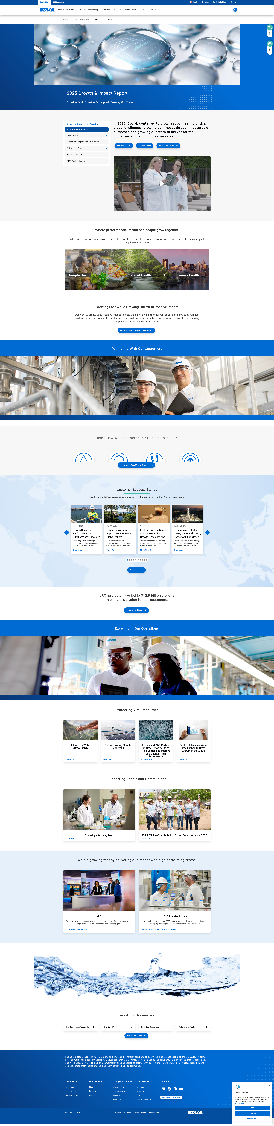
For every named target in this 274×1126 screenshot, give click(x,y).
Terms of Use (153, 1113)
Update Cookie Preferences (171, 1097)
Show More (77, 550)
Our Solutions (71, 1087)
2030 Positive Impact (76, 161)
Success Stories (72, 1095)
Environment (72, 135)
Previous (66, 532)
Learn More (70, 838)
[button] (75, 10)
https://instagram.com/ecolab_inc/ (175, 1089)
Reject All (252, 1113)
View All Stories (136, 570)
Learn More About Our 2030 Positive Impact (158, 929)
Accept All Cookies (252, 1108)
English (195, 2)
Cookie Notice (239, 1103)
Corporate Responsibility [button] (88, 10)
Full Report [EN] (123, 146)
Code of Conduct (142, 1100)
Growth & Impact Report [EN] (77, 1027)
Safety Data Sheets (220, 2)
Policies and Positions (188, 1027)
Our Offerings (71, 1091)
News (91, 1095)
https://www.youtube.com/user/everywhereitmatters (181, 1089)
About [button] (143, 10)
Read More (70, 760)
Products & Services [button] (66, 10)
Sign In (233, 2)
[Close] (269, 1085)
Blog (91, 1087)
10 (146, 560)
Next (207, 532)
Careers (139, 1091)
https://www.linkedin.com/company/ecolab (163, 1089)
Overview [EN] (145, 146)
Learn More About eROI (136, 610)
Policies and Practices (76, 148)
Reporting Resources (76, 155)
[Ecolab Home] (47, 10)
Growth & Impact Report (78, 129)
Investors (205, 2)
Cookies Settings (252, 1118)
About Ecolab (141, 1087)
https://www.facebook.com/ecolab (169, 1089)
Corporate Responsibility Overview (82, 124)
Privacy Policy (140, 1113)
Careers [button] (153, 10)
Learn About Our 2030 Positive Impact (136, 330)
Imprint (115, 1095)
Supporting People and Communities (83, 142)
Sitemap (116, 1100)
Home (65, 19)
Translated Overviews (168, 146)
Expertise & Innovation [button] (112, 10)
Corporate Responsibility (81, 19)
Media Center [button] (130, 10)
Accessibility (117, 1087)
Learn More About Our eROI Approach (136, 465)
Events (91, 1091)
